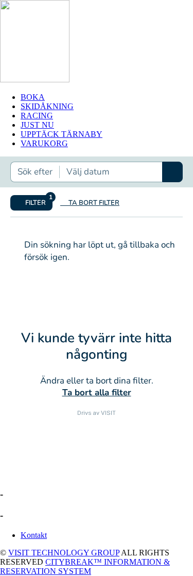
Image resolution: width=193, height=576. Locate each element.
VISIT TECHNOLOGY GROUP (63, 552)
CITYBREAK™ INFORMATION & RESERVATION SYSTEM (85, 566)
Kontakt (34, 535)
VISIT (108, 412)
